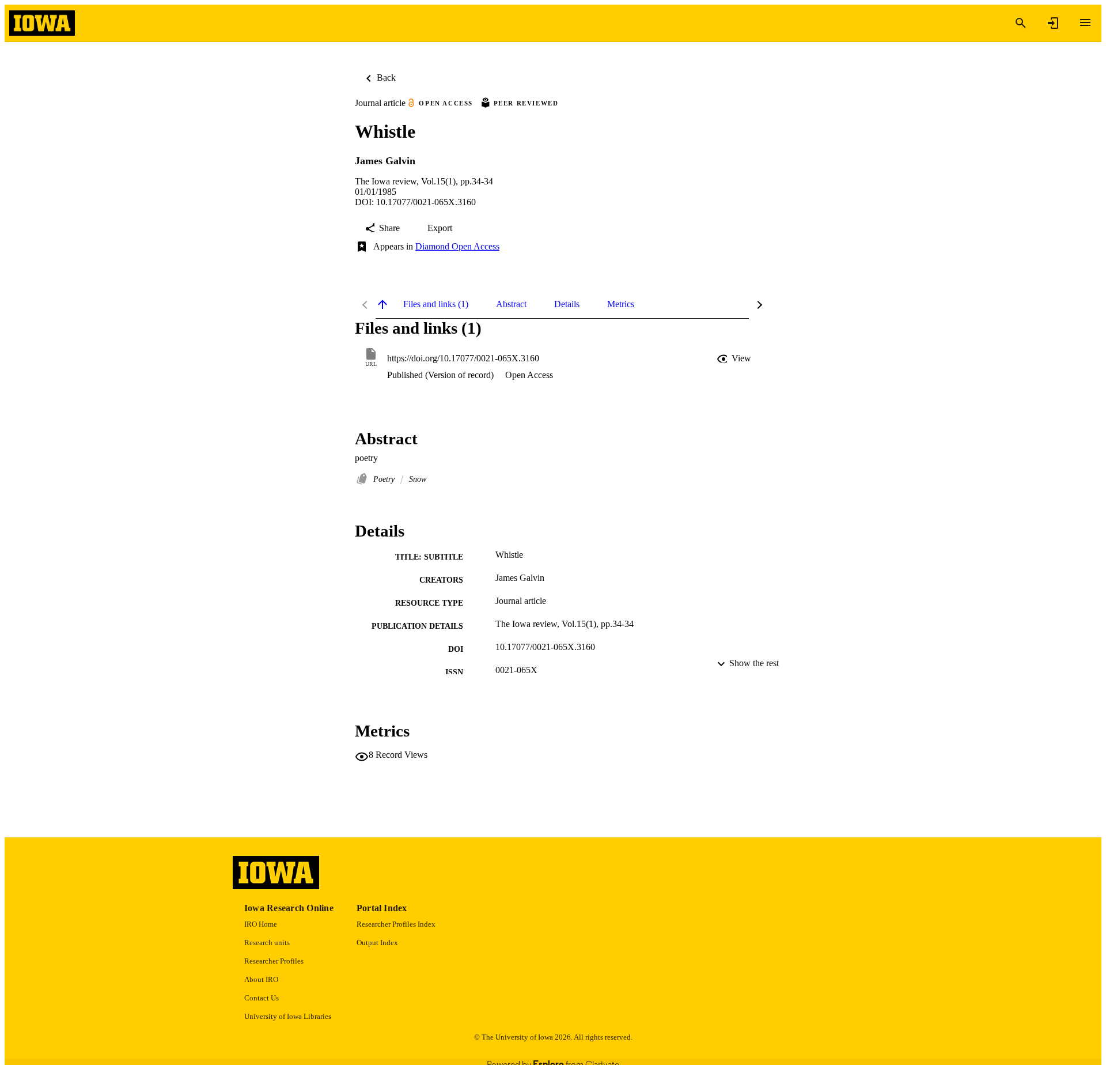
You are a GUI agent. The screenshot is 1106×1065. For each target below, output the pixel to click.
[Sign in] (1053, 23)
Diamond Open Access (457, 246)
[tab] (435, 304)
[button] (735, 358)
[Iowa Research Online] (42, 23)
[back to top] (382, 304)
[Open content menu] (1085, 22)
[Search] (1020, 23)
